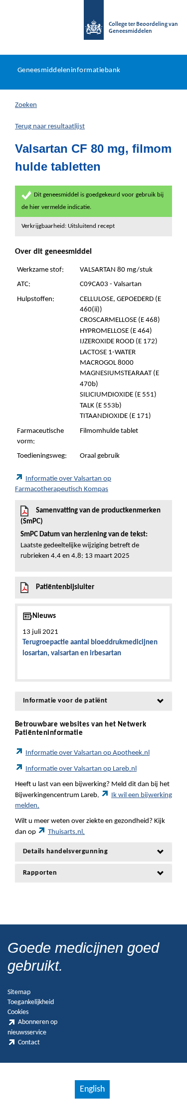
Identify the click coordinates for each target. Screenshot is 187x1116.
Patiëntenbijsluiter (65, 587)
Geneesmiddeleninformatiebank (69, 70)
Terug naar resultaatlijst (50, 126)
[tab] (93, 701)
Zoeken (26, 105)
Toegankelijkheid (30, 1002)
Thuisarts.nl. (66, 832)
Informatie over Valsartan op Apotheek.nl (87, 753)
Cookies (17, 1012)
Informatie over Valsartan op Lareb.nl (81, 769)
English (92, 1089)
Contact (29, 1042)
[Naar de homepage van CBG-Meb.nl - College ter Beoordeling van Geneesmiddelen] (94, 25)
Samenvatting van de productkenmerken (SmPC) (90, 533)
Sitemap (18, 992)
